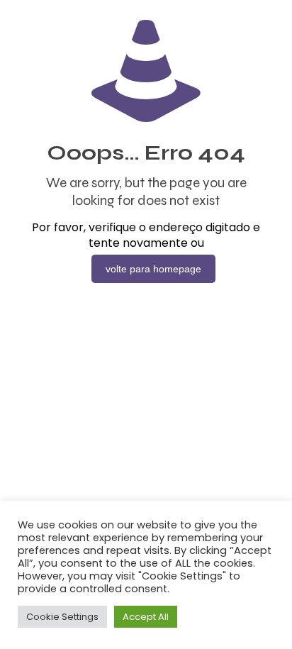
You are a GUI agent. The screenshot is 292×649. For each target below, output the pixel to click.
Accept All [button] (146, 616)
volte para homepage (153, 268)
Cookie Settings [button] (62, 616)
